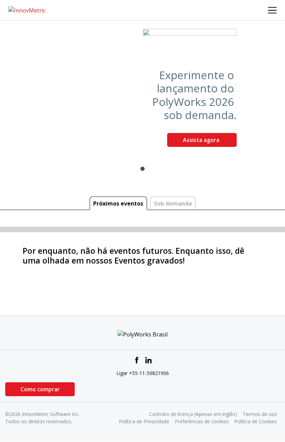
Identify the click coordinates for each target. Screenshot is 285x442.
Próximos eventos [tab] (118, 203)
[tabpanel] (142, 90)
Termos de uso (260, 414)
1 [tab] (142, 169)
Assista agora (202, 140)
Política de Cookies (255, 421)
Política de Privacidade (144, 421)
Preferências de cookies (202, 421)
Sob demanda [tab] (173, 203)
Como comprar (40, 389)
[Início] (27, 10)
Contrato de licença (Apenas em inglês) (193, 414)
